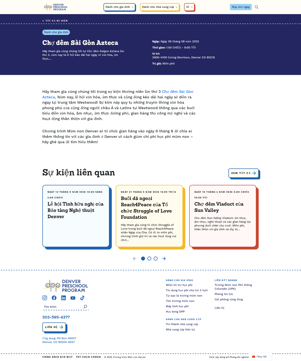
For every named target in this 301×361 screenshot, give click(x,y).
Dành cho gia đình (56, 32)
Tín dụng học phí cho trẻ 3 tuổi (187, 290)
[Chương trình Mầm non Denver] (55, 7)
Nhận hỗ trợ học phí (179, 285)
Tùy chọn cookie (88, 357)
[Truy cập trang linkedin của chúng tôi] (63, 298)
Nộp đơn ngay (241, 7)
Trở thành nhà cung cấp (182, 324)
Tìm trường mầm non (180, 301)
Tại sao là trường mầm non (184, 295)
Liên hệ (51, 327)
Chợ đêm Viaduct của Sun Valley (218, 207)
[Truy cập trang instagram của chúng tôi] (44, 298)
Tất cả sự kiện (56, 21)
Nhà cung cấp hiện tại (180, 329)
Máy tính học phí (177, 306)
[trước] (134, 258)
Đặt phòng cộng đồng (229, 299)
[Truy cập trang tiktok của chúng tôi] (82, 298)
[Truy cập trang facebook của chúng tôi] (54, 298)
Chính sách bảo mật (57, 357)
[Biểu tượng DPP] (65, 285)
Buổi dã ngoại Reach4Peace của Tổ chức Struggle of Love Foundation (146, 208)
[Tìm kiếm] (256, 7)
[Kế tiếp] (164, 258)
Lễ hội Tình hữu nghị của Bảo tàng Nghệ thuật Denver (75, 210)
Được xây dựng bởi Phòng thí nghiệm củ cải (232, 357)
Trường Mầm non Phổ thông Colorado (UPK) (233, 287)
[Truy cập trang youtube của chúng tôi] (73, 298)
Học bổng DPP (175, 311)
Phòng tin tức (224, 294)
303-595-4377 (56, 317)
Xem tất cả (241, 173)
